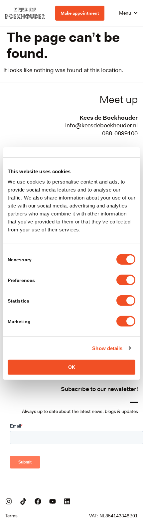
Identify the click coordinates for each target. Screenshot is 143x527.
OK (71, 367)
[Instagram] (8, 501)
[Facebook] (38, 501)
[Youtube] (52, 501)
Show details (107, 348)
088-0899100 (120, 133)
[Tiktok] (23, 501)
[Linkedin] (67, 501)
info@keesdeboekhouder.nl (101, 125)
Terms (11, 516)
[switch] (125, 280)
